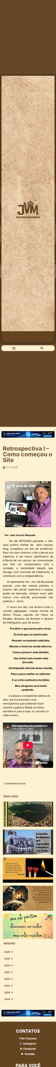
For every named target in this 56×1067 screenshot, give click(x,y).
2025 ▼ (8, 958)
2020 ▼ (8, 992)
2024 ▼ (8, 965)
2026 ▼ (8, 952)
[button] (14, 348)
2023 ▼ (8, 972)
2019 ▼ (8, 999)
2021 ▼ (8, 985)
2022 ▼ (8, 979)
